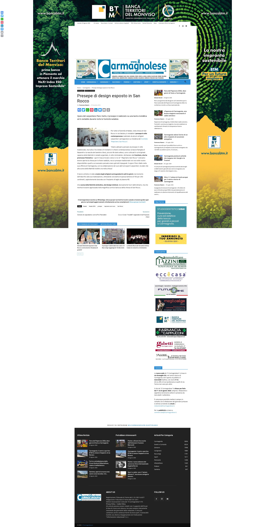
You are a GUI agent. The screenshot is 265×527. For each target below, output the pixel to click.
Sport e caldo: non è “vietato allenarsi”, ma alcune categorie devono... (138, 474)
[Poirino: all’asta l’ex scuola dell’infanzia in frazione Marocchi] (121, 443)
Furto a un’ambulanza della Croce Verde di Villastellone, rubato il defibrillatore (99, 463)
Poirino (126, 82)
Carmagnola (91, 82)
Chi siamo (96, 23)
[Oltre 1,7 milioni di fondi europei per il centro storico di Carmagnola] (158, 179)
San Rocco (120, 206)
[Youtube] (186, 26)
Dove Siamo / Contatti (107, 23)
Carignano (104, 82)
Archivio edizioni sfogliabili (122, 23)
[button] (185, 82)
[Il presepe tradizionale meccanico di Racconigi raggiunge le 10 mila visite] (113, 236)
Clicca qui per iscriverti (137, 202)
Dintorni (136, 82)
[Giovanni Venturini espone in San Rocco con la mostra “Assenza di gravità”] (88, 236)
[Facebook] (179, 26)
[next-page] (82, 254)
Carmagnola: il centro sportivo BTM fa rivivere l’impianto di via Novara (99, 453)
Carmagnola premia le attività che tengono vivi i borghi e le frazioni (175, 158)
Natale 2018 (92, 206)
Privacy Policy (110, 504)
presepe (100, 206)
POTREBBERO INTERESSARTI (88, 224)
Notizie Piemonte (147, 23)
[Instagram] (182, 26)
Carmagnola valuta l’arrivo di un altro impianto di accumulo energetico (176, 137)
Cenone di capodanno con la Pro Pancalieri (91, 215)
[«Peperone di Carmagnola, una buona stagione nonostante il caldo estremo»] (158, 113)
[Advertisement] (132, 43)
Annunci (173, 82)
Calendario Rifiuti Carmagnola (167, 23)
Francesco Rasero (84, 105)
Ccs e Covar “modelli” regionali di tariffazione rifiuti (133, 216)
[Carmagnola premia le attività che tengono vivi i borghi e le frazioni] (158, 158)
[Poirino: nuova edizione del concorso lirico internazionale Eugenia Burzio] (121, 464)
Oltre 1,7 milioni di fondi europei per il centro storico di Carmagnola (176, 179)
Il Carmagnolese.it (88, 525)
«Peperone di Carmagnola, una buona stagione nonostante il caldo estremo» (175, 113)
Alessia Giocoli (158, 97)
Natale (85, 206)
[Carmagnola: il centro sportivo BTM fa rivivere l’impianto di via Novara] (82, 453)
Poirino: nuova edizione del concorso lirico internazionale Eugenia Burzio (138, 464)
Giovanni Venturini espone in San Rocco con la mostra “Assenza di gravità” (87, 248)
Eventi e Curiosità (90, 90)
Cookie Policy (121, 504)
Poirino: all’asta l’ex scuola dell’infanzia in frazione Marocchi (137, 443)
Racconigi (116, 82)
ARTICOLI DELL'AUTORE (108, 224)
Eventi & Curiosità (159, 82)
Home (83, 82)
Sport (146, 82)
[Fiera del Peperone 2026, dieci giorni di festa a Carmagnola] (158, 93)
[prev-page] (78, 254)
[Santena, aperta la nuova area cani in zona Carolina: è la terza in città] (82, 474)
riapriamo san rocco (109, 206)
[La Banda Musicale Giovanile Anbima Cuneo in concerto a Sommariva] (138, 236)
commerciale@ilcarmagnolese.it (165, 412)
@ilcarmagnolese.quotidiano (143, 425)
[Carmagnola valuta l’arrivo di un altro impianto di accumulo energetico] (158, 136)
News (155, 23)
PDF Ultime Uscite (136, 23)
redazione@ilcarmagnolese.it (164, 406)
